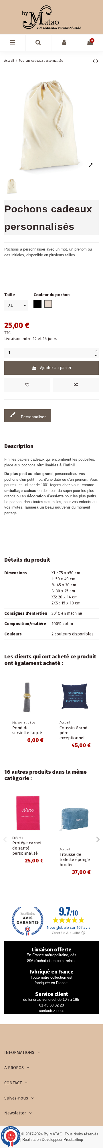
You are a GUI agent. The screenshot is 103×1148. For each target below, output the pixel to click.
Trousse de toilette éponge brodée (75, 859)
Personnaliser (27, 415)
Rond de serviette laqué (27, 730)
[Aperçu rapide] (43, 706)
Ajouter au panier (56, 367)
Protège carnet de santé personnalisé (27, 848)
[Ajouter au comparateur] (76, 385)
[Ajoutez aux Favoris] (27, 385)
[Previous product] (94, 61)
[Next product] (97, 61)
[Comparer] (43, 696)
